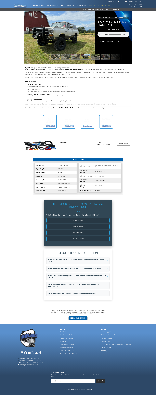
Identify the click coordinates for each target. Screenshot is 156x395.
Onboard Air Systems (67, 344)
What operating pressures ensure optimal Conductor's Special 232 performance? (78, 285)
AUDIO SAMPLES (67, 5)
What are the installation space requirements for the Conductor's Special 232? (78, 261)
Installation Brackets (66, 338)
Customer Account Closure (110, 335)
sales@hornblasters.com (29, 365)
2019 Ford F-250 (78, 220)
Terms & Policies (106, 338)
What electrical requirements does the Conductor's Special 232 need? (78, 269)
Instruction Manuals (66, 347)
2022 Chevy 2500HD (78, 239)
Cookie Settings (106, 347)
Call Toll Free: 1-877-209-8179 (30, 359)
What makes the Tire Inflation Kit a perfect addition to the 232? (78, 293)
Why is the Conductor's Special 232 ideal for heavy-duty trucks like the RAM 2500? (78, 277)
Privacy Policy (105, 341)
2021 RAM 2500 (78, 232)
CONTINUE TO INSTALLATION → (109, 41)
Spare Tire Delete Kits (67, 351)
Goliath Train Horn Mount (68, 354)
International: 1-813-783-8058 (30, 361)
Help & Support (106, 332)
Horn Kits (63, 332)
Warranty (104, 351)
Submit (100, 381)
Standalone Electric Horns (68, 341)
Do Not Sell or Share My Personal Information (116, 344)
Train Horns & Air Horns (67, 335)
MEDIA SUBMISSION (78, 318)
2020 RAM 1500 (78, 226)
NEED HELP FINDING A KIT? (99, 5)
